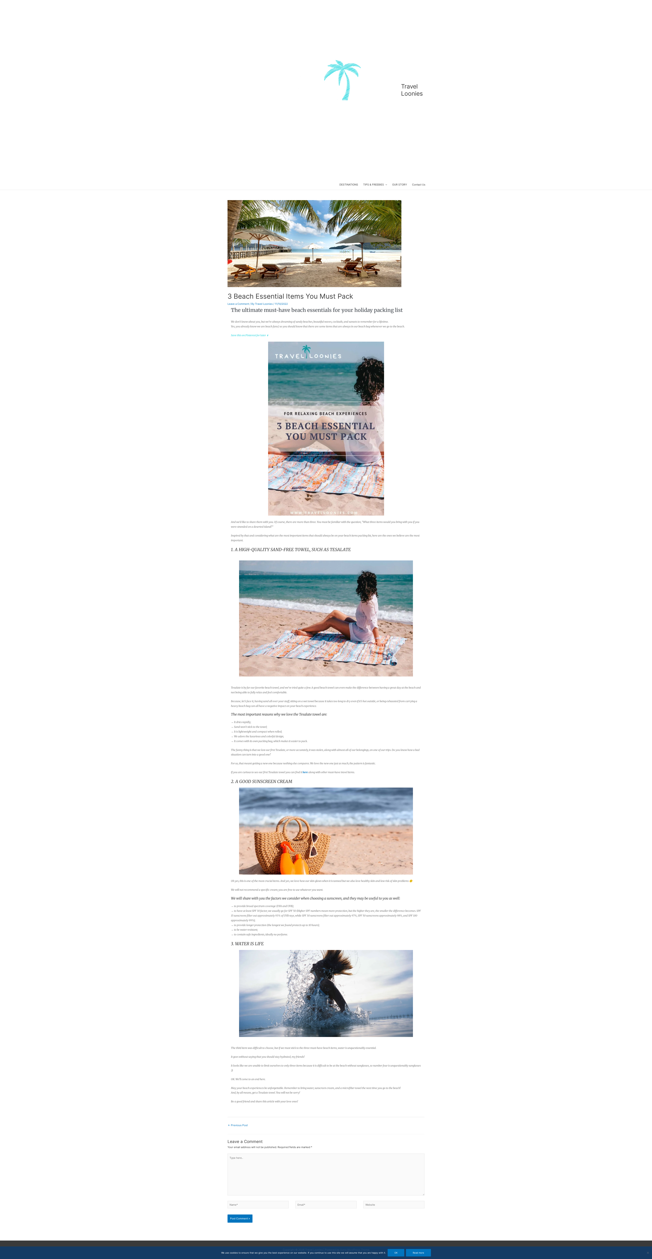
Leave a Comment (238, 303)
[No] (647, 1252)
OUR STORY (399, 184)
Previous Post (238, 1125)
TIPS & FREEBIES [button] (373, 184)
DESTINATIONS (348, 184)
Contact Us (418, 184)
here (305, 772)
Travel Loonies (412, 90)
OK (395, 1252)
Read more (418, 1252)
